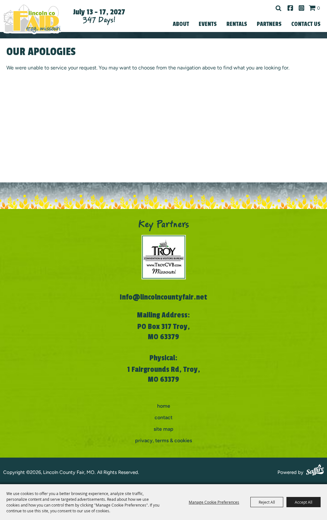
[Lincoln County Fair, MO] (32, 19)
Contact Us (306, 24)
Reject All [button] (267, 502)
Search (278, 8)
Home (163, 406)
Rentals (236, 24)
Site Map (163, 429)
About (181, 24)
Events (208, 24)
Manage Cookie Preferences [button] (214, 502)
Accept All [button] (303, 502)
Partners (269, 24)
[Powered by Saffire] (315, 470)
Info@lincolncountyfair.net (163, 297)
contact (163, 417)
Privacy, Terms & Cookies (163, 440)
